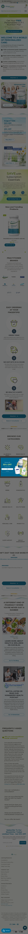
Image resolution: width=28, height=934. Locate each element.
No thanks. (7, 471)
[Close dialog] (26, 458)
